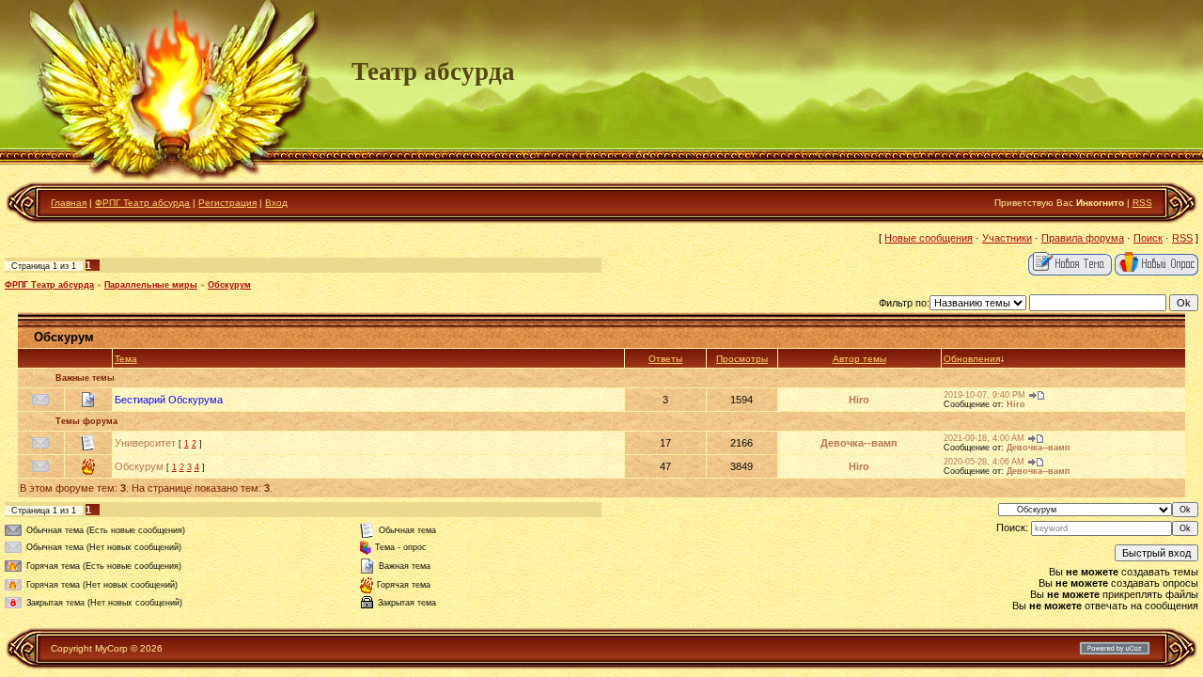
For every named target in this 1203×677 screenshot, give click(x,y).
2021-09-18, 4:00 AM (984, 438)
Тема (126, 359)
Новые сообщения (928, 238)
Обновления (972, 359)
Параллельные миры (150, 285)
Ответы (665, 359)
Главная (68, 202)
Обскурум (229, 285)
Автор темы (859, 359)
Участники (1007, 238)
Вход (276, 202)
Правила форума (1082, 238)
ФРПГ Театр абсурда (142, 202)
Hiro (859, 399)
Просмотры (742, 359)
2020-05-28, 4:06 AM (984, 461)
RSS (1142, 202)
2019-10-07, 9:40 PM (984, 395)
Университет (145, 443)
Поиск (1148, 238)
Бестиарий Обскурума (169, 399)
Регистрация (227, 202)
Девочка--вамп (859, 443)
